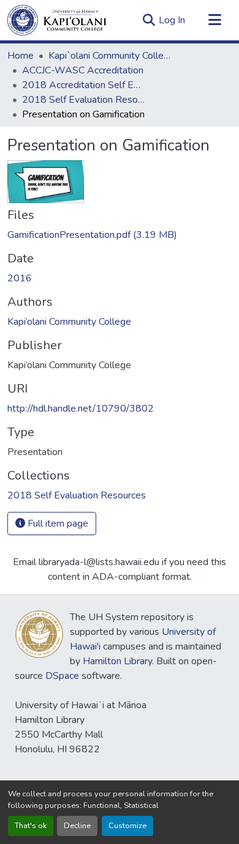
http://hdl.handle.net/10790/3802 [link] (80, 408)
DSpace (62, 676)
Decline (77, 825)
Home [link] (20, 55)
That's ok (31, 825)
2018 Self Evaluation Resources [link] (83, 99)
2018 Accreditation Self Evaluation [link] (83, 85)
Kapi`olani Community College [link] (109, 55)
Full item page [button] (56, 523)
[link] (119, 235)
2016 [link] (19, 278)
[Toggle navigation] (214, 20)
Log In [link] (172, 20)
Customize (127, 825)
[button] (57, 20)
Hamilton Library (117, 661)
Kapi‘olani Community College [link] (69, 321)
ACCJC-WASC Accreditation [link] (82, 70)
